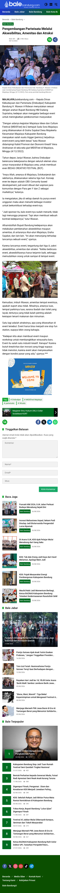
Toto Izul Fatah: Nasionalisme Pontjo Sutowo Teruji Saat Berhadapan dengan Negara (34, 668)
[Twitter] (43, 422)
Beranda (6, 876)
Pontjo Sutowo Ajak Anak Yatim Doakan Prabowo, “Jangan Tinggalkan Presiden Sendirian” (34, 654)
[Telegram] (49, 422)
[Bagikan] (55, 39)
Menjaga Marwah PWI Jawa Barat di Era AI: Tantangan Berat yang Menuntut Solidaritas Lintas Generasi (36, 710)
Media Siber (19, 876)
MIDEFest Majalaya (34, 399)
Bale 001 (12, 39)
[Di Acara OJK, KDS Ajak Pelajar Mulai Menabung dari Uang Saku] (9, 543)
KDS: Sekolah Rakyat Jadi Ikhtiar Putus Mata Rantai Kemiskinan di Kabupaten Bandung (33, 799)
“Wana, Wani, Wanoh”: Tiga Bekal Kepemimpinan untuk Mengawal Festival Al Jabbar (36, 696)
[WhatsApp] (55, 422)
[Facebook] (38, 422)
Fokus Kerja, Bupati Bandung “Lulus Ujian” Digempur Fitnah (32, 810)
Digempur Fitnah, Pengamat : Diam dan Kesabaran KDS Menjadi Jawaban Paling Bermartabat (32, 788)
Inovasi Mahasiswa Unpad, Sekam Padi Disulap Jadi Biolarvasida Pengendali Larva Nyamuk (37, 523)
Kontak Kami (35, 876)
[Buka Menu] (51, 4)
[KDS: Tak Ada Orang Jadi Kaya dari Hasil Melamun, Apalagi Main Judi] (9, 561)
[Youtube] (20, 866)
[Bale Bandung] (21, 4)
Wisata (22, 403)
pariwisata (10, 403)
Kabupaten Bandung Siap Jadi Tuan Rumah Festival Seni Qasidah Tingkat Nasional (33, 765)
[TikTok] (26, 866)
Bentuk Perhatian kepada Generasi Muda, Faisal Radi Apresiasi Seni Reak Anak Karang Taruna (35, 776)
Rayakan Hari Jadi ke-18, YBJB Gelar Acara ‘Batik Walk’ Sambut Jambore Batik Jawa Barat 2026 (36, 682)
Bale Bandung (8, 24)
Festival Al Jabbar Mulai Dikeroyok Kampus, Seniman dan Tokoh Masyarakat (33, 821)
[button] (46, 4)
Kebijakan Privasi (27, 880)
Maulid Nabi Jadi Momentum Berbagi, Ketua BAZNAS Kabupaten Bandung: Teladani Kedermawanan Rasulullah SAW (38, 593)
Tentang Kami (8, 880)
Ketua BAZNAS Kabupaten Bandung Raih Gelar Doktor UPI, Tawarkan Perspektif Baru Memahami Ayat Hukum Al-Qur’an (34, 843)
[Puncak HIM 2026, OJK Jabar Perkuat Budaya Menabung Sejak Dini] (9, 508)
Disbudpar (16, 399)
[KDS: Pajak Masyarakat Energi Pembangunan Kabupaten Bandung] (9, 578)
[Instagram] (15, 866)
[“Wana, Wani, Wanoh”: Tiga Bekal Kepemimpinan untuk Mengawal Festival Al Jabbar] (8, 697)
